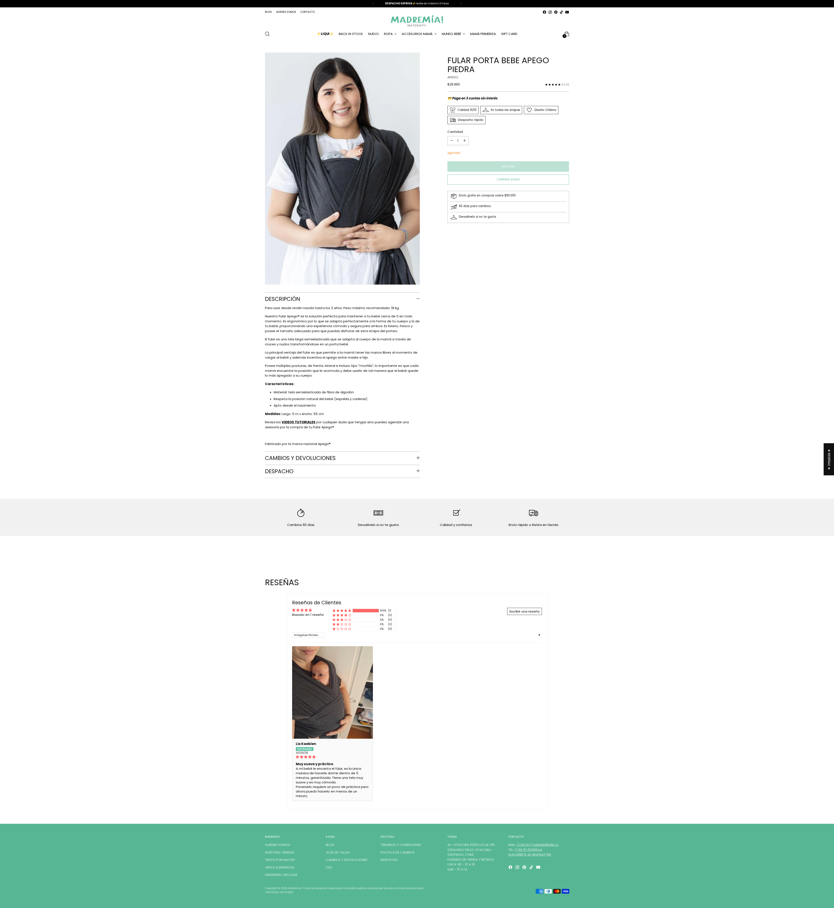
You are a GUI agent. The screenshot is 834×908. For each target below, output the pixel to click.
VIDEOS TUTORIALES (298, 422)
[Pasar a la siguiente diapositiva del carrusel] (565, 554)
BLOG (330, 844)
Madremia (295, 888)
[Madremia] (417, 20)
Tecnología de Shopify (279, 892)
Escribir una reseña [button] (524, 611)
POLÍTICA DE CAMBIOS (398, 852)
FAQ (329, 867)
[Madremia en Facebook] (544, 12)
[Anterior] (373, 3)
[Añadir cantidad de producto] (464, 140)
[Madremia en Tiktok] (561, 12)
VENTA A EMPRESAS (280, 867)
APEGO (452, 77)
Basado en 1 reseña (308, 614)
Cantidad (455, 131)
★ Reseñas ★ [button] (829, 459)
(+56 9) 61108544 (528, 849)
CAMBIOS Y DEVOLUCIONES (346, 859)
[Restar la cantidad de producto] (451, 140)
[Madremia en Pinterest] (556, 12)
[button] (342, 611)
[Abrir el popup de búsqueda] (267, 34)
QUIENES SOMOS (277, 844)
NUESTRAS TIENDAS (279, 852)
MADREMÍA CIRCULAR (281, 874)
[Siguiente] (460, 3)
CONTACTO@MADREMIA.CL (537, 844)
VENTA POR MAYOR (280, 859)
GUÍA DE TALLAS (338, 852)
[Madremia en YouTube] (567, 12)
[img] (332, 757)
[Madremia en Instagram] (550, 12)
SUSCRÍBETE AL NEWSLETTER (529, 854)
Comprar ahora (508, 179)
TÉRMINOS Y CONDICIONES (401, 844)
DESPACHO (389, 859)
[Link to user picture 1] (332, 692)
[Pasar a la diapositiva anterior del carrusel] (555, 554)
